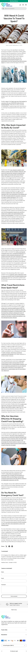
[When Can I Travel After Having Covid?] (26, 651)
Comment (3, 584)
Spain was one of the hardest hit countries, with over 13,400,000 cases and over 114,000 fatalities (14, 103)
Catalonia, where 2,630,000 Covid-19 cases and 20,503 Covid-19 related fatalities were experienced (14, 276)
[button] (23, 4)
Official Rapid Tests (22, 530)
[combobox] (14, 8)
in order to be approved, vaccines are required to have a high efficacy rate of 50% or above (14, 405)
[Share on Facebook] (9, 546)
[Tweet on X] (6, 546)
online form (8, 532)
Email (2, 578)
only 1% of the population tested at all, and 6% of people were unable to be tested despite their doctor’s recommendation (12, 213)
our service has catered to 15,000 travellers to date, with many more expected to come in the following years (13, 523)
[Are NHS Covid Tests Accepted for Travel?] (2, 651)
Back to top (14, 609)
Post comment (14, 596)
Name (2, 572)
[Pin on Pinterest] (12, 546)
